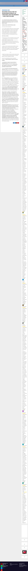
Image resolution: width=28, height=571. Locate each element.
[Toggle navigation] (14, 5)
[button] (26, 5)
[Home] (1, 5)
